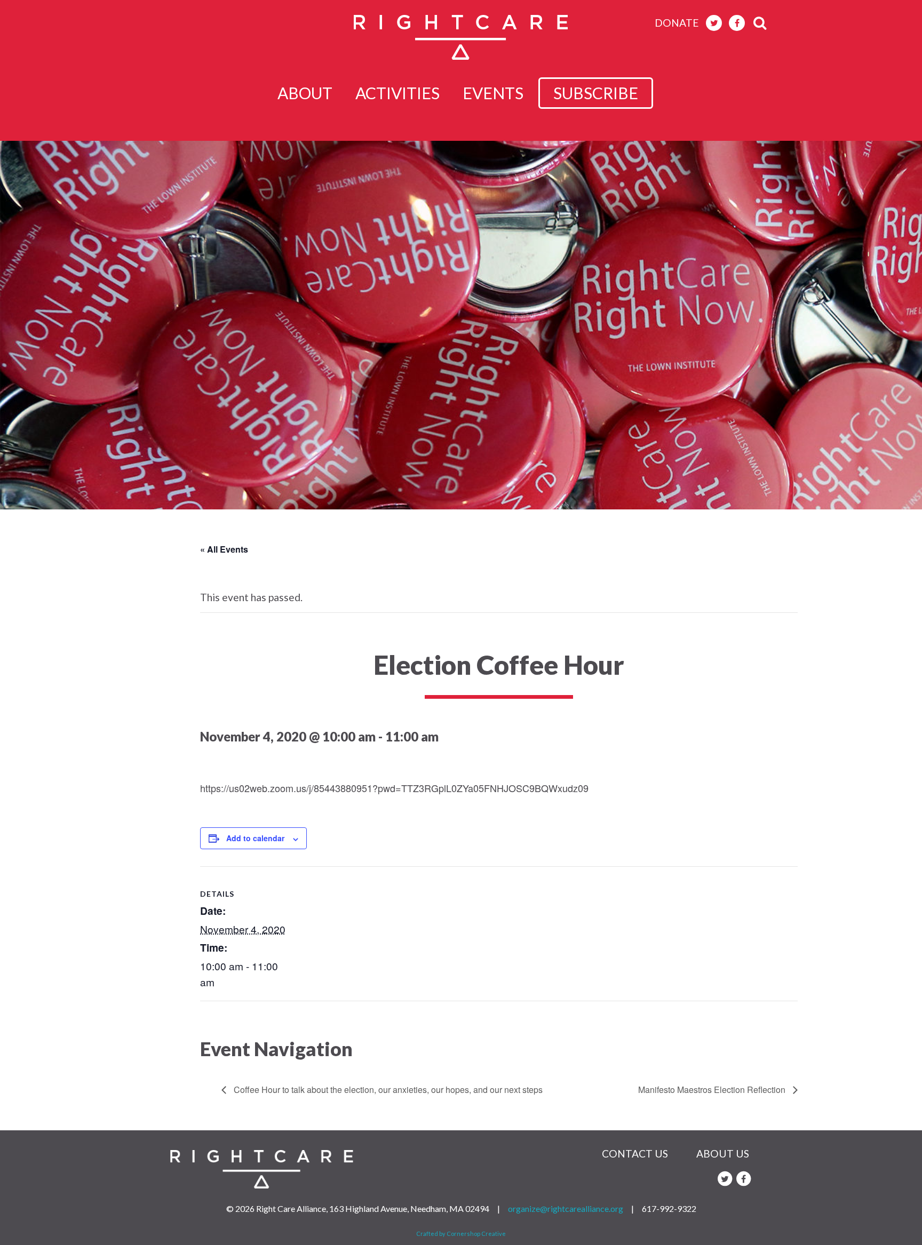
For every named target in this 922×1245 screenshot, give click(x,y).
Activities (397, 92)
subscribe (595, 92)
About (304, 92)
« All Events (224, 549)
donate (677, 23)
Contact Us (635, 1153)
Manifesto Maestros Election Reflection (713, 1089)
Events (493, 92)
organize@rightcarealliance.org (565, 1208)
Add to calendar (255, 838)
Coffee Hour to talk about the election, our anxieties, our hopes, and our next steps (387, 1089)
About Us (722, 1153)
